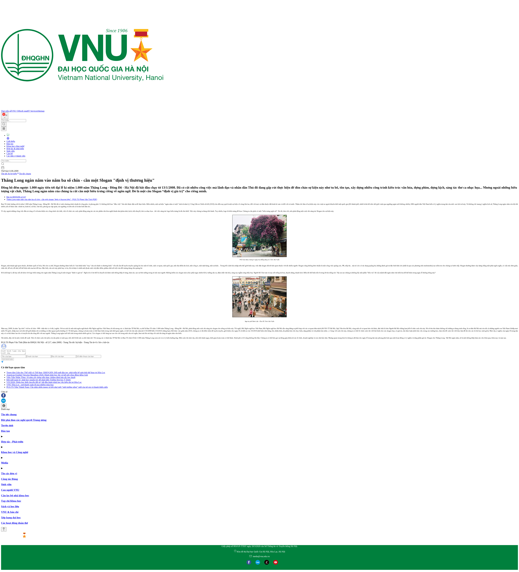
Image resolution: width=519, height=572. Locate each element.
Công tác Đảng (9, 479)
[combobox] (4, 115)
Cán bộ (9, 153)
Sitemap (41, 111)
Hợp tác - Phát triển (12, 441)
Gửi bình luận (7, 359)
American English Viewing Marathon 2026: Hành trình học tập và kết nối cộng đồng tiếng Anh (47, 375)
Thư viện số (6, 111)
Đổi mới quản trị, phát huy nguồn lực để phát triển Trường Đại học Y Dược (38, 380)
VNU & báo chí (9, 512)
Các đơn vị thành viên (15, 156)
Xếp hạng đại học (11, 517)
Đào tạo (9, 144)
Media (4, 462)
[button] (259, 395)
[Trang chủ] (82, 108)
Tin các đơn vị (9, 473)
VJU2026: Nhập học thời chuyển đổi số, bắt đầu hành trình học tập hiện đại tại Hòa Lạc (44, 382)
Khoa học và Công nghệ (14, 452)
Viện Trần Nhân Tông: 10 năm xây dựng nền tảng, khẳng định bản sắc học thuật (40, 377)
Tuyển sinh (7, 425)
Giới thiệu (10, 141)
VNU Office (16, 111)
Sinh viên (10, 151)
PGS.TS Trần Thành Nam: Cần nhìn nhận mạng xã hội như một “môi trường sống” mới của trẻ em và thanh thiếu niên (57, 387)
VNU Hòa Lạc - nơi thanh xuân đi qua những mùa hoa (30, 385)
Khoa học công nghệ (15, 146)
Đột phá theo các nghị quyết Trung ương (23, 420)
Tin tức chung (25, 173)
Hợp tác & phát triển (15, 148)
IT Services (33, 111)
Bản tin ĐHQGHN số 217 (16, 197)
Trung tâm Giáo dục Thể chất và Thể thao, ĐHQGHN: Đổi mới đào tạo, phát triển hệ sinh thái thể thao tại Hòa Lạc (55, 372)
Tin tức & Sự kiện (9, 173)
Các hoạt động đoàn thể (14, 523)
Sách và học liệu (10, 506)
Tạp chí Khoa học (11, 500)
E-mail (25, 111)
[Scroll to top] (3, 529)
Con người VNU (10, 490)
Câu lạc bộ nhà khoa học (15, 495)
